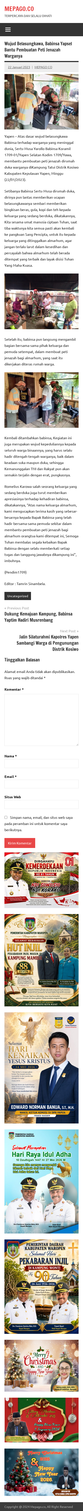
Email (10, 776)
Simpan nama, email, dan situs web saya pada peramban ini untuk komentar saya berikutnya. (38, 823)
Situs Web (12, 796)
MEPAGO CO (43, 67)
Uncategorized (17, 596)
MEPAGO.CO (19, 8)
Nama (10, 756)
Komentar (14, 689)
